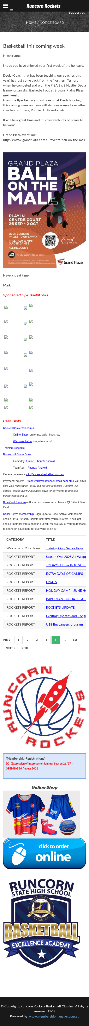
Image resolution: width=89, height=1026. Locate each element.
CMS (51, 1011)
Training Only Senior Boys (64, 548)
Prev (7, 640)
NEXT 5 (10, 648)
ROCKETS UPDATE (60, 607)
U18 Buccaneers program (64, 624)
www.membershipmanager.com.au (54, 1016)
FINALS (51, 582)
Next (25, 648)
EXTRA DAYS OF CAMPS (64, 573)
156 (75, 640)
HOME (31, 22)
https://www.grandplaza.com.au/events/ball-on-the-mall (44, 140)
